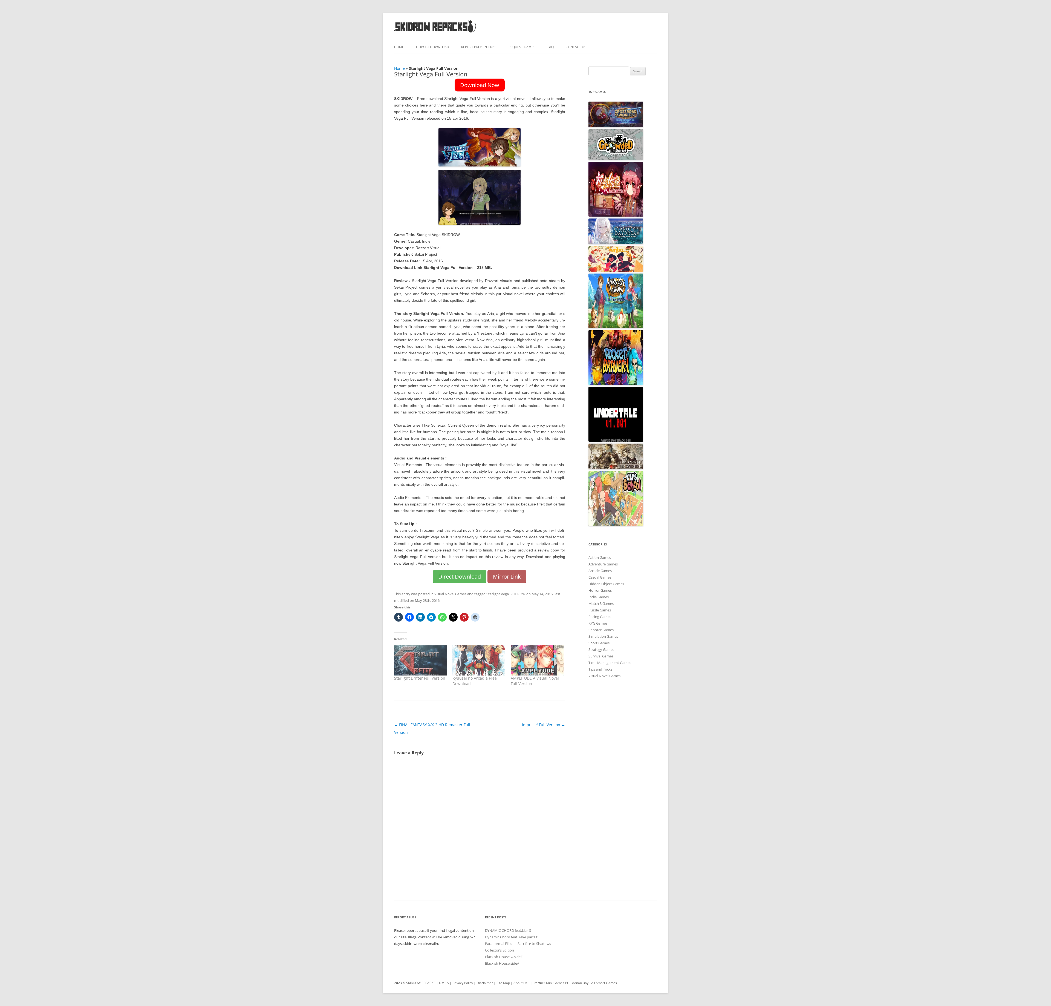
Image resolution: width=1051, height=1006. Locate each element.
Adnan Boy (580, 983)
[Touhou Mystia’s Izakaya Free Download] (615, 215)
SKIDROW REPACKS (420, 983)
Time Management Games (609, 662)
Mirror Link (507, 576)
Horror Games (600, 590)
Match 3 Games (601, 603)
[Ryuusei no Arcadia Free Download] (478, 660)
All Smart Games (604, 983)
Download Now (479, 85)
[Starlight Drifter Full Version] (420, 660)
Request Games (522, 47)
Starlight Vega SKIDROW (506, 593)
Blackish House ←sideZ (503, 956)
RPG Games (597, 623)
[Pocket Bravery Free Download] (615, 383)
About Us (520, 983)
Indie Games (598, 596)
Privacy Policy (462, 983)
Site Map (503, 983)
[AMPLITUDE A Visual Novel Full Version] (537, 660)
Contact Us (576, 47)
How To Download (432, 47)
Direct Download (459, 576)
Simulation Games (603, 636)
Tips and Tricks (600, 669)
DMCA (444, 983)
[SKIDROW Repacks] (435, 32)
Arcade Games (600, 570)
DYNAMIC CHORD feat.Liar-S (508, 930)
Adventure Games (603, 564)
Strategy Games (601, 649)
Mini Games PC (557, 983)
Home (399, 47)
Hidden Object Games (606, 583)
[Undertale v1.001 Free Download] (615, 440)
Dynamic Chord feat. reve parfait (511, 937)
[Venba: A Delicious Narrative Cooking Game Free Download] (615, 270)
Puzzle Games (599, 610)
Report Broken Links (478, 47)
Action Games (599, 557)
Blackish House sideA (502, 963)
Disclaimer (485, 983)
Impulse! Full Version (543, 724)
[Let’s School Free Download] (615, 524)
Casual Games (599, 577)
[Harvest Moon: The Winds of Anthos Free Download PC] (615, 326)
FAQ (550, 47)
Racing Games (599, 616)
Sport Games (599, 642)
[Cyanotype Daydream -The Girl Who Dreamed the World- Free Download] (615, 242)
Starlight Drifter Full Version (419, 678)
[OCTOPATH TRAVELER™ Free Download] (615, 467)
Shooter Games (601, 629)
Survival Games (600, 656)
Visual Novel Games (450, 593)
